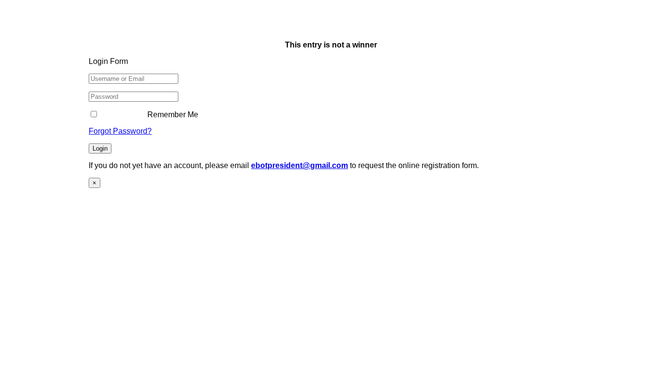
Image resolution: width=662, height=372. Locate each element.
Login (100, 148)
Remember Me (171, 114)
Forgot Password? (120, 131)
